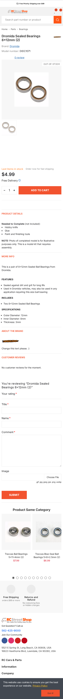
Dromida (14, 46)
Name (5, 418)
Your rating (8, 393)
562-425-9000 (11, 630)
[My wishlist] (54, 11)
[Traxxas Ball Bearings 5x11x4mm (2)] (16, 532)
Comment (7, 432)
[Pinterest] (24, 640)
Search (57, 19)
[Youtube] (18, 640)
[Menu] (3, 11)
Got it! (50, 693)
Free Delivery (10, 180)
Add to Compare (22, 519)
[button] (30, 3)
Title (4, 404)
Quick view (22, 526)
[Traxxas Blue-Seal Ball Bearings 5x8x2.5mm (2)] (46, 532)
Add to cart (40, 190)
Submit (14, 494)
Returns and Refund (31, 598)
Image (5, 471)
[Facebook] (4, 640)
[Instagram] (11, 640)
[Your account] (50, 11)
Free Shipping (11, 597)
